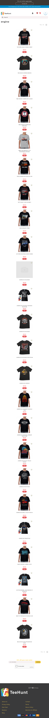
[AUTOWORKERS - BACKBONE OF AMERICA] (24, 580)
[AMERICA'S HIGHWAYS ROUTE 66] (24, 347)
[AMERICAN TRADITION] (24, 528)
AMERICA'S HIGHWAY (24, 279)
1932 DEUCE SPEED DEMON (24, 73)
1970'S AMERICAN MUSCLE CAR (24, 176)
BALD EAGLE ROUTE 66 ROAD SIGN (24, 642)
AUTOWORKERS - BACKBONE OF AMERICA (24, 590)
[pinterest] (31, 687)
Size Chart (5, 707)
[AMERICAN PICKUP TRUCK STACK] (24, 450)
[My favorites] (37, 13)
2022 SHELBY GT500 (24, 228)
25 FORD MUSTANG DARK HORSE (24, 254)
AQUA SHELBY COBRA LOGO (24, 564)
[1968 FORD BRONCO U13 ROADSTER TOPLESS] (24, 140)
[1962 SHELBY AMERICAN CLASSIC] (24, 88)
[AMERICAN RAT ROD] (24, 476)
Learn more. (29, 1)
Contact (27, 701)
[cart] (40, 13)
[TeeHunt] (6, 13)
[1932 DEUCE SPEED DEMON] (24, 63)
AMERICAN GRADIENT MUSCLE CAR (24, 409)
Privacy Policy (6, 704)
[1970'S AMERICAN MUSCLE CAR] (24, 166)
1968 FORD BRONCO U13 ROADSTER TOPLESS (24, 151)
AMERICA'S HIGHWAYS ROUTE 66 (24, 357)
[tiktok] (36, 687)
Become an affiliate (31, 710)
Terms (27, 704)
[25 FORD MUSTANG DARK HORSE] (24, 244)
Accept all (24, 3)
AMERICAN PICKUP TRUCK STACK (24, 461)
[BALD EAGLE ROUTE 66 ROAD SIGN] (24, 631)
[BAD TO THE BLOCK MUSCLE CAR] (24, 606)
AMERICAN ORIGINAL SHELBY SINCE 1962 (24, 435)
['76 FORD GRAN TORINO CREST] (24, 37)
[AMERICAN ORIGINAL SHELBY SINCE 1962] (24, 425)
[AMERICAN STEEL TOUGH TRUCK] (24, 502)
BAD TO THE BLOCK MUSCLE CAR (24, 616)
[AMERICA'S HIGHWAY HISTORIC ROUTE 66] (24, 295)
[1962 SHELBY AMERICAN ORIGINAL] (24, 114)
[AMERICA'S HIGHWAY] (24, 269)
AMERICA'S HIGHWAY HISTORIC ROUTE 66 (24, 306)
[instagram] (29, 687)
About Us (4, 701)
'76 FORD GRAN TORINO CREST (24, 47)
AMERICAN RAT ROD (24, 486)
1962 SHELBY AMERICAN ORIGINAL (24, 125)
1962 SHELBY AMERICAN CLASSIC (24, 98)
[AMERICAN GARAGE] (24, 373)
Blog (3, 713)
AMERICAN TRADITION (24, 538)
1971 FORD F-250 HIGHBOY (24, 202)
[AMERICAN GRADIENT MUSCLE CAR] (24, 399)
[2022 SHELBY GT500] (24, 218)
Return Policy (29, 707)
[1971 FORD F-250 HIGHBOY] (24, 192)
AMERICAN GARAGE (24, 383)
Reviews (4, 710)
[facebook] (33, 687)
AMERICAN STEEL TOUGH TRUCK (24, 512)
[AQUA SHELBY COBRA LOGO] (24, 554)
